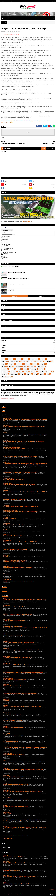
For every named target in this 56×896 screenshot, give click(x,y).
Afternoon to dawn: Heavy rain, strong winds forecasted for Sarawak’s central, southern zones (23, 441)
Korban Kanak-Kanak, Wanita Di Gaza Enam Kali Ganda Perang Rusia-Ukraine (19, 876)
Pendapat (31, 361)
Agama (25, 366)
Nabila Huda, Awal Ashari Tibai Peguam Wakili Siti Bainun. (15, 806)
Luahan (12, 369)
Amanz (4, 598)
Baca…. (5, 882)
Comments (41, 296)
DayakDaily (5, 440)
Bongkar (3, 342)
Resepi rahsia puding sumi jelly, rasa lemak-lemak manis (15, 606)
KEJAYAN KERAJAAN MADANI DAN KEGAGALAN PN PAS (14, 448)
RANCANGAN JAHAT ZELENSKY (9, 518)
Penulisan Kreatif (14, 374)
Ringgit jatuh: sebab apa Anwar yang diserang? (13, 870)
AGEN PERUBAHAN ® (8, 580)
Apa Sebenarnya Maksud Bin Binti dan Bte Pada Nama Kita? (18, 284)
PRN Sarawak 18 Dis (7, 814)
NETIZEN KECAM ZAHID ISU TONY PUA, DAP (12, 714)
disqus (47, 148)
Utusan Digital (6, 619)
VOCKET (5, 634)
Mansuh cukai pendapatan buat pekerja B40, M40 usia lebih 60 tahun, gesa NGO (20, 472)
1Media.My (5, 855)
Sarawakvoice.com (7, 753)
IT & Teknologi (33, 369)
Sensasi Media (6, 498)
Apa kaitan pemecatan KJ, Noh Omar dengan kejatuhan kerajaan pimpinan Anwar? (20, 511)
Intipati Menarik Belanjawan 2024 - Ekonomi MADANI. (14, 499)
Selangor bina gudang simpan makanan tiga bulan (14, 620)
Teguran (41, 369)
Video (24, 361)
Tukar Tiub (5, 517)
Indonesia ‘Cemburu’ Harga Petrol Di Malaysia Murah (14, 635)
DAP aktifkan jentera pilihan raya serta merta (13, 525)
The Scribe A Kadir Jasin (8, 478)
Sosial (32, 366)
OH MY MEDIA (6, 648)
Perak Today (6, 529)
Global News (6, 790)
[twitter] (48, 1)
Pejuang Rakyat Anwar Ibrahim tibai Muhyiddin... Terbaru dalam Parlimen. (19, 581)
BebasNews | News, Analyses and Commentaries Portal (15, 835)
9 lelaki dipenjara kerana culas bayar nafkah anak (14, 735)
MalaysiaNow (6, 740)
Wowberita (5, 726)
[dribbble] (50, 1)
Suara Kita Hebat (7, 540)
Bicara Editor (4, 340)
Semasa (19, 31)
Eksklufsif (4, 345)
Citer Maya (5, 490)
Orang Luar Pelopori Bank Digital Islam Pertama (13, 479)
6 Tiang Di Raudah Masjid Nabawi (14, 266)
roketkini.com (6, 523)
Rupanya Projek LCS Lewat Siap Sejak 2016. (12, 535)
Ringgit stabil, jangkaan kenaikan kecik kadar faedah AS (15, 784)
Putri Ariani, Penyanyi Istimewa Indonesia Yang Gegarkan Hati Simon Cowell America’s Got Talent (24, 762)
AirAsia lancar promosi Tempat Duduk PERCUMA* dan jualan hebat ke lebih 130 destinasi (22, 706)
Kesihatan (27, 364)
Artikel (26, 359)
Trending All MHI (7, 798)
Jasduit (5, 671)
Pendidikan (18, 366)
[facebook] (46, 1)
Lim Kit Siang (6, 462)
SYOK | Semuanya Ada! (8, 838)
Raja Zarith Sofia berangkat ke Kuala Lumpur (13, 720)
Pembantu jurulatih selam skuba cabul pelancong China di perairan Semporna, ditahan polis (23, 769)
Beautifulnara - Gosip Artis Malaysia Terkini (13, 626)
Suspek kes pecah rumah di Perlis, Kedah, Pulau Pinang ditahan (17, 664)
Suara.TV (5, 719)
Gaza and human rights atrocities (10, 741)
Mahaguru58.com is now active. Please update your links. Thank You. (18, 567)
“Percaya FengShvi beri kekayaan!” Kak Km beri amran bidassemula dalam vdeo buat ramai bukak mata (25, 491)
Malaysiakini (6, 613)
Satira (3, 352)
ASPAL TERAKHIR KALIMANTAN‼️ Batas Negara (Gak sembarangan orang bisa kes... (21, 506)
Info (26, 371)
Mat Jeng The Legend (11, 290)
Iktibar (3, 376)
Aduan (22, 374)
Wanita (20, 371)
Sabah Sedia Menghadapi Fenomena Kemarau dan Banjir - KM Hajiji (17, 657)
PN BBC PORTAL (7, 812)
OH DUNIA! (5, 705)
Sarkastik (4, 350)
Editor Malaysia (6, 713)
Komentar (10, 359)
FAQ (48, 374)
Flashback (13, 371)
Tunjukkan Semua (51, 889)
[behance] (54, 1)
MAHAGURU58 (6, 566)
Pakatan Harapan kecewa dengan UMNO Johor (13, 856)
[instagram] (52, 1)
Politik (43, 359)
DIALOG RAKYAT (6, 548)
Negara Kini (6, 555)
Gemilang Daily (6, 605)
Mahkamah (19, 364)
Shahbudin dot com (7, 483)
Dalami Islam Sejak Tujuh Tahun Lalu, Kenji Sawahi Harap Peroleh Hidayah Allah (20, 693)
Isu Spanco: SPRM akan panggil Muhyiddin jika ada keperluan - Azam (18, 614)
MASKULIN (5, 692)
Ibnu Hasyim (6, 861)
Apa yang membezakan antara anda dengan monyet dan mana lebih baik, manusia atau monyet (23, 672)
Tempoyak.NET (6, 734)
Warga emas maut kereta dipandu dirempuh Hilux (13, 727)
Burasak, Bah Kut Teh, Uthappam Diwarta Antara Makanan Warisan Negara (19, 642)
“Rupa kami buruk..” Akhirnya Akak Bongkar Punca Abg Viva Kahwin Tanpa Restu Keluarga (22, 791)
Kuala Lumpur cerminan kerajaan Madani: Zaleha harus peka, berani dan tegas (20, 456)
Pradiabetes (6, 700)
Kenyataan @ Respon (14, 361)
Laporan (3, 366)
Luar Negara (40, 361)
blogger (43, 148)
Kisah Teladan (4, 374)
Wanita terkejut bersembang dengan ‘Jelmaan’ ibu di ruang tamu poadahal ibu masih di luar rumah (24, 426)
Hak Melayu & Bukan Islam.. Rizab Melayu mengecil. (14, 863)
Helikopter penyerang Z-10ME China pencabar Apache (14, 679)
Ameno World (6, 534)
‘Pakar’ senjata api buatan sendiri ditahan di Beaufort (15, 549)
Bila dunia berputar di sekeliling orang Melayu (13, 685)
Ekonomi (48, 361)
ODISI (4, 761)
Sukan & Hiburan (40, 366)
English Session (4, 371)
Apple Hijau (6, 819)
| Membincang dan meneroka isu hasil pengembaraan (15, 560)
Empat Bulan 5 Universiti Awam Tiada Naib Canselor (14, 561)
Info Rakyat (6, 425)
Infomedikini (6, 699)
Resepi (9, 376)
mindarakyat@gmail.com (27, 221)
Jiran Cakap (6, 826)
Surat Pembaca (34, 359)
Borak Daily (5, 641)
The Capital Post (7, 783)
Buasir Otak (6, 684)
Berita (3, 359)
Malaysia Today (6, 869)
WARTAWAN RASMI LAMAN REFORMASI (11, 447)
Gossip (3, 347)
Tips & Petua (42, 371)
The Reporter (6, 768)
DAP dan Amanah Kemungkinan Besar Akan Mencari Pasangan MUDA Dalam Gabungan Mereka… (23, 542)
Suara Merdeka (6, 663)
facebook (52, 148)
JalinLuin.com (6, 656)
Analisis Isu (4, 361)
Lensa (50, 371)
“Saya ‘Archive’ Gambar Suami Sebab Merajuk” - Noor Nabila (16, 799)
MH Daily (5, 433)
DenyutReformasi (7, 471)
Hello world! (6, 531)
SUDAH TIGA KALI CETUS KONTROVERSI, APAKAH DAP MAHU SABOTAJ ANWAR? (19, 484)
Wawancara (33, 371)
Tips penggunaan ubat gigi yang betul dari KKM (16, 272)
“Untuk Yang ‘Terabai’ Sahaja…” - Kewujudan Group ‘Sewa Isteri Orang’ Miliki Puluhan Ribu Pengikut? (25, 627)
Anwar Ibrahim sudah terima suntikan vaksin (13, 575)
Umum (35, 364)
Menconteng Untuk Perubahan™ (10, 510)
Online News (6, 875)
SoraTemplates (8, 894)
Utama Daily (6, 775)
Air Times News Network (8, 678)
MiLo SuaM (5, 573)
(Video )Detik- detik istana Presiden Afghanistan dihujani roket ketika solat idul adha (21, 820)
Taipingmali (6, 505)
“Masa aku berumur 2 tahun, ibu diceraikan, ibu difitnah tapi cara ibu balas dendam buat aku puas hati (25, 434)
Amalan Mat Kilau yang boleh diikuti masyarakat (13, 776)
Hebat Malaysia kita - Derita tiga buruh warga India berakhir (19, 278)
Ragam (25, 369)
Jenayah (3, 364)
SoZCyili (5, 805)
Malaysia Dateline (7, 418)
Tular (10, 366)
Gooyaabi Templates (20, 894)
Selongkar (14, 296)
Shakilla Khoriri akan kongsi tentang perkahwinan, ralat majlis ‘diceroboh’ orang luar (21, 650)
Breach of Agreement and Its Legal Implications (13, 754)
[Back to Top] (54, 894)
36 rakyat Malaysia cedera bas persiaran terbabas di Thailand (16, 883)
